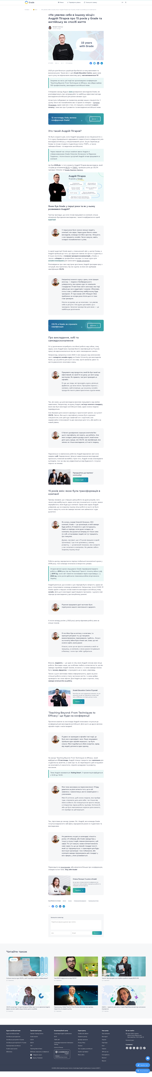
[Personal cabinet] (125, 2)
